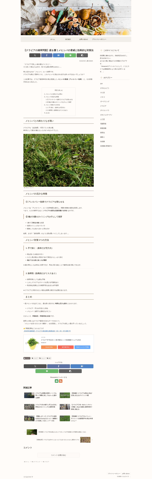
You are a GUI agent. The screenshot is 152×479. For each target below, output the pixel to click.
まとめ (48, 113)
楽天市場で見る (65, 347)
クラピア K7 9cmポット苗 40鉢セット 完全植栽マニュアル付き (61, 340)
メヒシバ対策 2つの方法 (53, 105)
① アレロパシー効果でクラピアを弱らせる (60, 99)
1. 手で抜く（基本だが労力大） (56, 107)
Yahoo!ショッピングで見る (82, 347)
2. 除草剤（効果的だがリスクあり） (57, 110)
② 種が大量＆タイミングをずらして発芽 (59, 102)
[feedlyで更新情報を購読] (56, 381)
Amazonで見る (49, 347)
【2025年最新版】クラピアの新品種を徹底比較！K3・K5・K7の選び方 (47, 331)
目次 (56, 90)
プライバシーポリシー (114, 473)
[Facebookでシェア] (46, 55)
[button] (82, 55)
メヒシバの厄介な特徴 (52, 96)
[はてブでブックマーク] (58, 55)
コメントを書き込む (58, 455)
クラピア (28, 358)
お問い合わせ (126, 473)
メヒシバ (43, 358)
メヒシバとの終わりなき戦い (54, 94)
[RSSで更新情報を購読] (60, 381)
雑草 (49, 358)
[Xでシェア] (35, 55)
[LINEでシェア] (70, 55)
